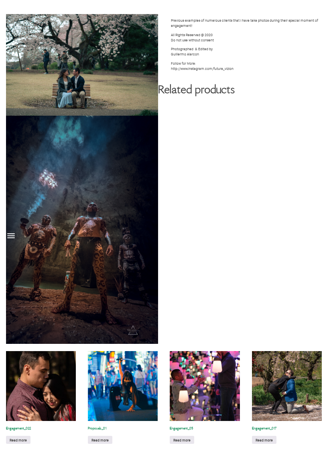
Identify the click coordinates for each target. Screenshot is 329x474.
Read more (18, 440)
